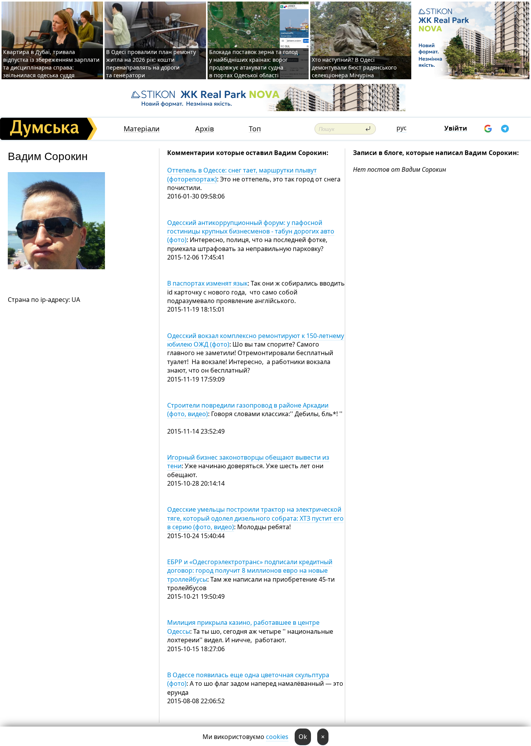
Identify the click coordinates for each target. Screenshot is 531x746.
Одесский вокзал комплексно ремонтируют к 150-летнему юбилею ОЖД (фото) (255, 340)
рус (402, 128)
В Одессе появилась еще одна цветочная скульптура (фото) (248, 679)
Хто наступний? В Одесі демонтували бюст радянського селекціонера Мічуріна (354, 67)
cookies (277, 736)
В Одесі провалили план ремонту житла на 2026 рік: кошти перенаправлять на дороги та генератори (151, 63)
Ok (303, 736)
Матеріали (142, 128)
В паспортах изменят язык (207, 283)
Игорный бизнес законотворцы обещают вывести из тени (248, 461)
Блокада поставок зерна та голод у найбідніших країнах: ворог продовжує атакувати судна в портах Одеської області (253, 63)
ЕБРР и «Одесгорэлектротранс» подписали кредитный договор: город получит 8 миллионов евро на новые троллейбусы (249, 571)
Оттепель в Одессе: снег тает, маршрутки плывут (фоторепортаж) (242, 174)
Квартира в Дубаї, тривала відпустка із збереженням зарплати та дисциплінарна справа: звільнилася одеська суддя (51, 63)
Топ (255, 128)
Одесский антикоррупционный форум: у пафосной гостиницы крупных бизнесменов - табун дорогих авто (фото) (250, 231)
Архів (204, 128)
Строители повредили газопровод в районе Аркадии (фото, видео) (247, 409)
